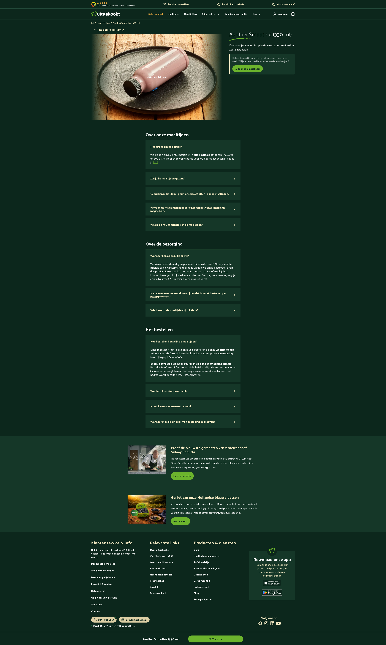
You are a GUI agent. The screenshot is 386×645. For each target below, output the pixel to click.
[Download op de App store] (272, 583)
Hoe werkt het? (158, 568)
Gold (196, 550)
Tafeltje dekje (201, 562)
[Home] (105, 13)
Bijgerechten (103, 23)
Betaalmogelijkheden (103, 577)
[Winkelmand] (293, 14)
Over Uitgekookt (159, 550)
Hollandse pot (201, 587)
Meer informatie (182, 476)
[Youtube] (278, 624)
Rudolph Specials (203, 599)
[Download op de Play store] (272, 593)
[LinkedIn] (272, 624)
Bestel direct (180, 521)
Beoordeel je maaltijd (103, 563)
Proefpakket (157, 580)
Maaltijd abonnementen (207, 556)
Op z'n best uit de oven (104, 597)
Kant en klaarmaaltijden (207, 568)
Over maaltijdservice (161, 562)
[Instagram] (266, 624)
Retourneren (98, 591)
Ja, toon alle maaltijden (247, 69)
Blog (196, 593)
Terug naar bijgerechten (110, 29)
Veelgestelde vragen (102, 570)
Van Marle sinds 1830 (161, 556)
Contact (95, 611)
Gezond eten (201, 574)
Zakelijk (154, 587)
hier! (155, 162)
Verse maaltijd (202, 580)
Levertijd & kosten (101, 584)
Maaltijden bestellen (161, 574)
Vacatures (97, 604)
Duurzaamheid (158, 593)
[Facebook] (260, 624)
